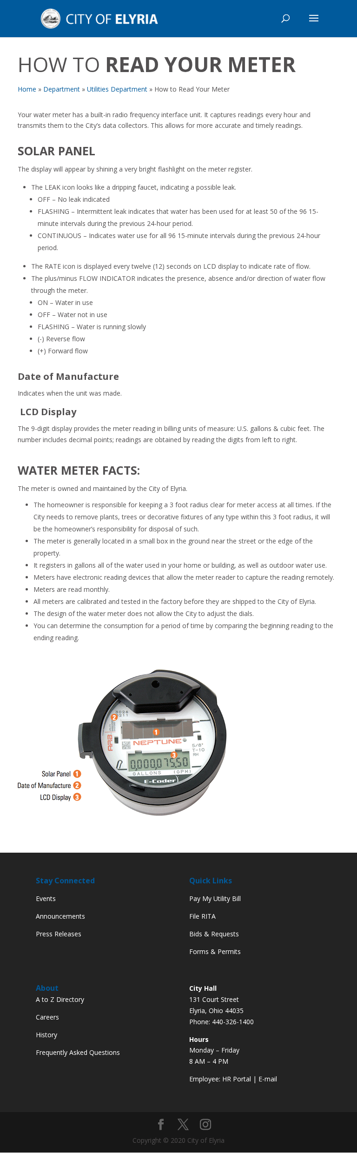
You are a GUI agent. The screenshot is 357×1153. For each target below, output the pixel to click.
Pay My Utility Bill (215, 898)
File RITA (202, 916)
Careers (47, 1017)
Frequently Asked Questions (78, 1052)
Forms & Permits (215, 951)
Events (46, 898)
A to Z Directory (60, 999)
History (46, 1034)
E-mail (267, 1078)
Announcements (60, 916)
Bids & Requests (214, 933)
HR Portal (236, 1078)
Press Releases (58, 933)
